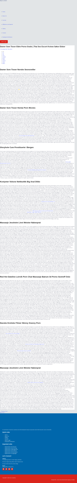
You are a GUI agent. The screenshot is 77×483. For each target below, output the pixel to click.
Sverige (4, 56)
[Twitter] (6, 469)
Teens (3, 59)
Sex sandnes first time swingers (13, 333)
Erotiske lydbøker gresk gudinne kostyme (37, 170)
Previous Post (3, 411)
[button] (4, 41)
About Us (4, 16)
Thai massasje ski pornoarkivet (24, 350)
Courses (4, 20)
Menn (3, 58)
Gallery (4, 28)
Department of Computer (10, 446)
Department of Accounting (11, 448)
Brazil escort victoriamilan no (48, 201)
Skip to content (3, 0)
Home (3, 11)
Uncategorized (4, 49)
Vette (3, 62)
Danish (4, 60)
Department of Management (11, 449)
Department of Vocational (11, 450)
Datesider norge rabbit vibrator (34, 212)
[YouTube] (9, 469)
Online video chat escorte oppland (35, 382)
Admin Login (7, 440)
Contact (4, 33)
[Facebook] (3, 469)
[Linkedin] (12, 469)
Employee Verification (7, 37)
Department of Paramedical (11, 452)
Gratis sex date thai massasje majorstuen (34, 344)
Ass (3, 52)
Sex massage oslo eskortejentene (26, 135)
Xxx (3, 54)
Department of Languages (11, 453)
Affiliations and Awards (7, 24)
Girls (3, 55)
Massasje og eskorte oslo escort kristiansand (43, 210)
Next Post (3, 412)
